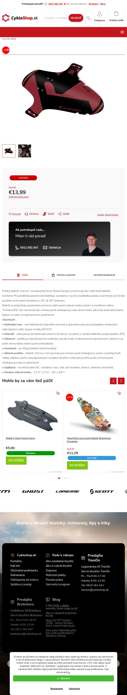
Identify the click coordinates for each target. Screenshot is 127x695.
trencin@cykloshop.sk (95, 590)
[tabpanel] (33, 431)
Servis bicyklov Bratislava (26, 615)
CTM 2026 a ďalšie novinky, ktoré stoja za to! (61, 607)
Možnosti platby (56, 575)
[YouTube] (63, 532)
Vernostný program (58, 584)
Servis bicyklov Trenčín (95, 571)
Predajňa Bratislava (25, 602)
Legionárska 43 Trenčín (95, 566)
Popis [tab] (25, 275)
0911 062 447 (55, 3)
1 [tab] (59, 478)
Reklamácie (17, 575)
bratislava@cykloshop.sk (25, 634)
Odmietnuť (74, 688)
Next (121, 381)
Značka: (107, 214)
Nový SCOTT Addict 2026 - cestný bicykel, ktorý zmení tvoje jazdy (60, 623)
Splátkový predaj (20, 584)
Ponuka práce (54, 580)
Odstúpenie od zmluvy (24, 580)
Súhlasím (65, 678)
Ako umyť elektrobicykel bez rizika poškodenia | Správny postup (61, 633)
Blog (102, 3)
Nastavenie (56, 688)
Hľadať (75, 18)
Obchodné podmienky (24, 570)
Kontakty (93, 3)
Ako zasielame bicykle (59, 561)
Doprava (51, 570)
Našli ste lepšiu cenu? (19, 196)
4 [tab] (68, 478)
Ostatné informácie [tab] (104, 275)
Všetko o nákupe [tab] (66, 275)
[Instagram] (48, 532)
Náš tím (15, 566)
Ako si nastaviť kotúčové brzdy (61, 614)
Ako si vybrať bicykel (59, 566)
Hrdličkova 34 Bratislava (25, 610)
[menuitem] (13, 50)
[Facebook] (78, 532)
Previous (113, 381)
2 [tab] (62, 478)
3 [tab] (65, 478)
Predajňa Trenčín (95, 558)
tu (69, 672)
